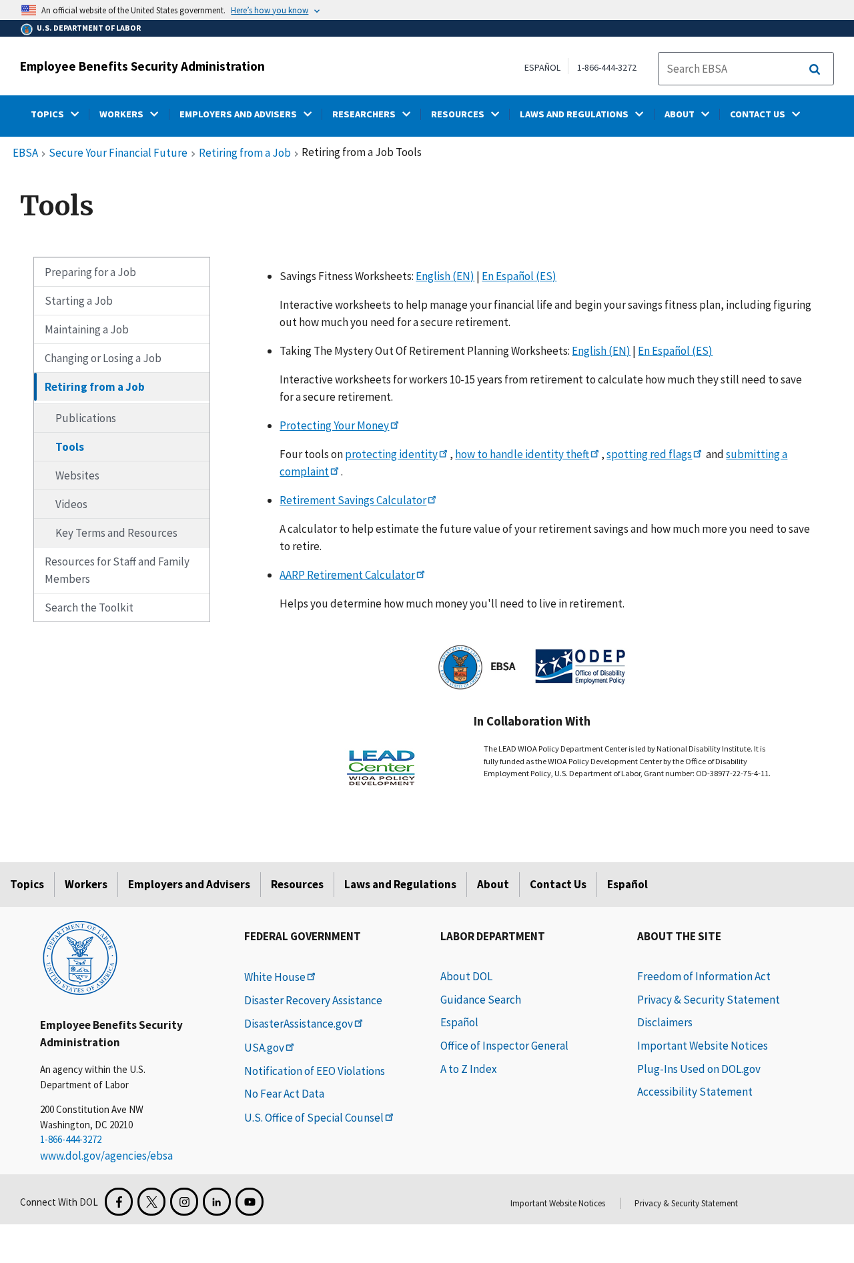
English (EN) (445, 276)
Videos (71, 504)
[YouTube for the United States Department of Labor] (250, 1202)
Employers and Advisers (189, 884)
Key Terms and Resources (116, 532)
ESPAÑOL (542, 67)
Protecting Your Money (334, 425)
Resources (297, 884)
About (493, 884)
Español (627, 884)
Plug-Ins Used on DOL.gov (699, 1069)
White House (275, 977)
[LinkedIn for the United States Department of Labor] (217, 1202)
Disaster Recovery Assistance (313, 1000)
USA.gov (264, 1047)
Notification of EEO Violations (314, 1071)
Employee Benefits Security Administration (142, 66)
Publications (85, 418)
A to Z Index (468, 1069)
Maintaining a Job (87, 329)
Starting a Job (79, 300)
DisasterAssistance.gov (298, 1023)
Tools (69, 446)
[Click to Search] (815, 69)
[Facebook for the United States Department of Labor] (119, 1202)
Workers (86, 884)
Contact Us (558, 884)
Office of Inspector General (504, 1045)
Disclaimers (665, 1022)
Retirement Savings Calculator (353, 500)
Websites (77, 475)
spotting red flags (649, 454)
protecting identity (391, 454)
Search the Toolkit (89, 607)
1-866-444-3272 (606, 67)
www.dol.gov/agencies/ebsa (106, 1155)
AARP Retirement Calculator (347, 574)
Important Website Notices (702, 1045)
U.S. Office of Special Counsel (314, 1117)
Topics (27, 884)
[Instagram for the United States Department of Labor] (184, 1202)
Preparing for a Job (90, 272)
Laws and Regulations (400, 884)
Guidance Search (480, 999)
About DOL (466, 976)
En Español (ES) (519, 276)
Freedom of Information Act (704, 976)
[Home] (80, 957)
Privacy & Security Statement (708, 999)
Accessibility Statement (695, 1091)
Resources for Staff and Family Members (117, 570)
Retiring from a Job (245, 153)
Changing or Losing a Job (103, 358)
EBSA (25, 153)
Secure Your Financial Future (118, 153)
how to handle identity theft (522, 454)
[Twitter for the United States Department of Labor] (151, 1202)
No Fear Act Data (284, 1093)
